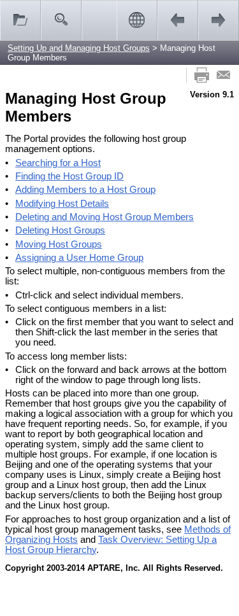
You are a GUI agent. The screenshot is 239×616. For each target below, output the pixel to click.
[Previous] (178, 20)
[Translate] (137, 20)
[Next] (218, 20)
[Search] (61, 20)
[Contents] (20, 20)
